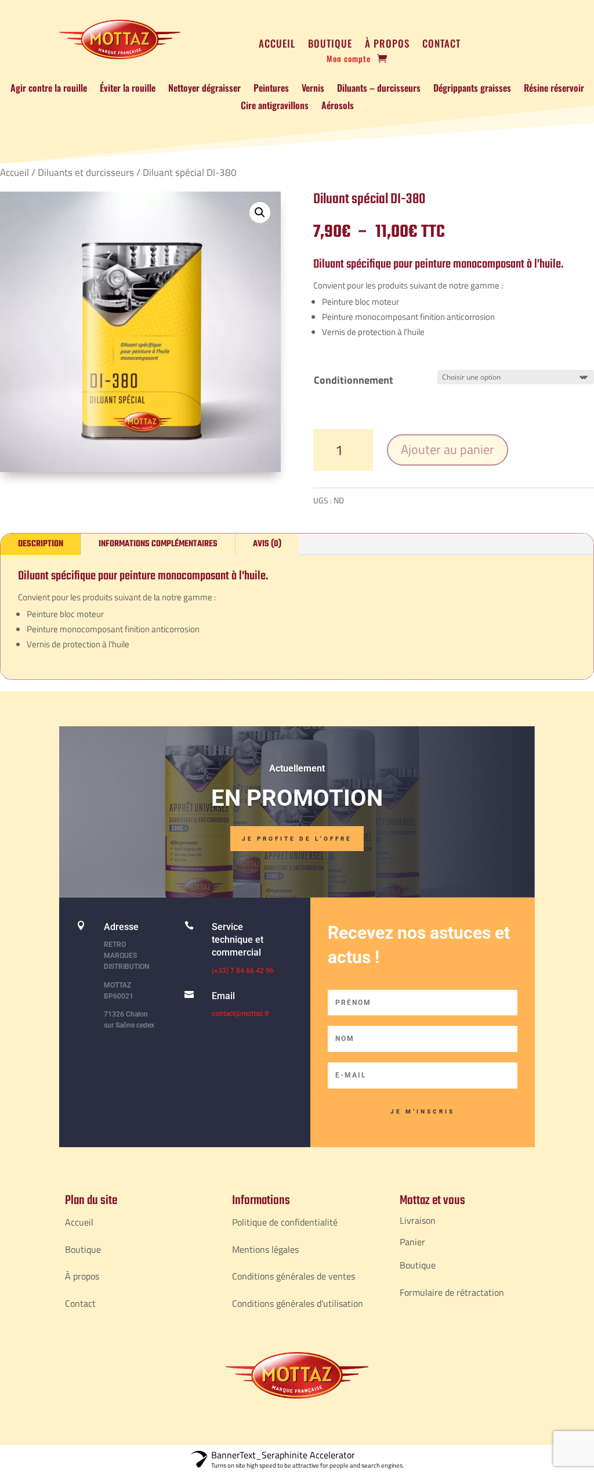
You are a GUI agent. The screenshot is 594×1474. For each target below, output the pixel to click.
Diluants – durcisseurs (379, 89)
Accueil (277, 45)
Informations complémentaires (158, 544)
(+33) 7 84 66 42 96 (243, 971)
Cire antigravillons (275, 106)
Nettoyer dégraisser (204, 89)
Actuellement (297, 768)
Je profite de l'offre (297, 838)
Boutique (330, 45)
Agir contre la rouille (48, 89)
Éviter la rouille (127, 89)
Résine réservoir (554, 89)
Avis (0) (267, 544)
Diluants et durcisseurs (86, 172)
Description (40, 544)
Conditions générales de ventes (293, 1276)
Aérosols (337, 106)
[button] (259, 212)
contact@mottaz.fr (240, 1014)
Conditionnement (353, 380)
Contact (441, 45)
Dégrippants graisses (472, 89)
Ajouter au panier (447, 449)
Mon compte (349, 59)
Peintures (271, 89)
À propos (387, 45)
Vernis (313, 89)
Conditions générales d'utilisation (297, 1303)
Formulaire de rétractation (452, 1292)
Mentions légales (265, 1249)
